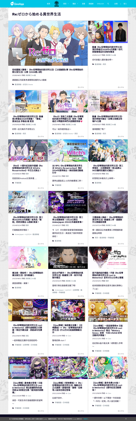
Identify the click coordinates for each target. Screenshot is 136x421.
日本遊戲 (106, 293)
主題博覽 (76, 290)
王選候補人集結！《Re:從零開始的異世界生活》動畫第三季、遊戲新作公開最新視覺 (107, 219)
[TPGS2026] (56, 3)
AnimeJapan (19, 234)
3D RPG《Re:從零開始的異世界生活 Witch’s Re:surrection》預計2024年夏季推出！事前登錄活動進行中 (67, 169)
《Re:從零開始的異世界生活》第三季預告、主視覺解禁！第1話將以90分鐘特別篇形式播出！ (107, 168)
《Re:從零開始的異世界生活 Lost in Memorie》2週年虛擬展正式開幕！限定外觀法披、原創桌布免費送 (27, 329)
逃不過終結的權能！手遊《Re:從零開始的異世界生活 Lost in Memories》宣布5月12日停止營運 (107, 275)
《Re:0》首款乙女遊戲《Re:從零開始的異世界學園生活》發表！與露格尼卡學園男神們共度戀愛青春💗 (67, 119)
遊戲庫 (91, 4)
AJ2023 (68, 290)
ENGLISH (100, 4)
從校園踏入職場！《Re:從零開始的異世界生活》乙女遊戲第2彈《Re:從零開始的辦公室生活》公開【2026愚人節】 (47, 70)
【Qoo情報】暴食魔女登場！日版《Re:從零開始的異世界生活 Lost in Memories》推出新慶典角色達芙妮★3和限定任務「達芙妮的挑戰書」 (27, 388)
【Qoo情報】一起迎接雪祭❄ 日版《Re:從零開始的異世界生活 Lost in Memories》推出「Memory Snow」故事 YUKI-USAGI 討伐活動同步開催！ (107, 330)
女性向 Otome (28, 84)
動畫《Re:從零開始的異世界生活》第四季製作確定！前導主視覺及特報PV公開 (107, 119)
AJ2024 (28, 234)
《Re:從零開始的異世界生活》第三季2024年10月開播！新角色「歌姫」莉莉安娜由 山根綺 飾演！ (27, 219)
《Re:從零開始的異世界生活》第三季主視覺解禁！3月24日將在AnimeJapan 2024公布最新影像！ (68, 219)
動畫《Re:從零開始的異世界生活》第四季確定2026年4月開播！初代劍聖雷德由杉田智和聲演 (107, 49)
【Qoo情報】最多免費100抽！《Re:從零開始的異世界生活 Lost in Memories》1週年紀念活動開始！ (107, 386)
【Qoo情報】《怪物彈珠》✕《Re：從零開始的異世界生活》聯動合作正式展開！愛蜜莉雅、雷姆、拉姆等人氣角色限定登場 (68, 386)
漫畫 (83, 4)
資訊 (64, 4)
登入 (125, 4)
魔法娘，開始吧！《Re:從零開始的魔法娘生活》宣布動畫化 (27, 274)
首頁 (48, 4)
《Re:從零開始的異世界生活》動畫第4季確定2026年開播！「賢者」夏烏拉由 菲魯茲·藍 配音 (27, 119)
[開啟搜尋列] (108, 4)
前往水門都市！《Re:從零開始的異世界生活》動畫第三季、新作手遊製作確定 (67, 275)
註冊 (116, 4)
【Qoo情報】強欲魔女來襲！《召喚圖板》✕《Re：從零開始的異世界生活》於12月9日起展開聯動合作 (67, 329)
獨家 (74, 4)
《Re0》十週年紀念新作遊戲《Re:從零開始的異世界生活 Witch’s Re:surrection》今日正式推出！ (27, 168)
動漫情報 (18, 84)
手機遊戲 (18, 183)
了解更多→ (86, 419)
